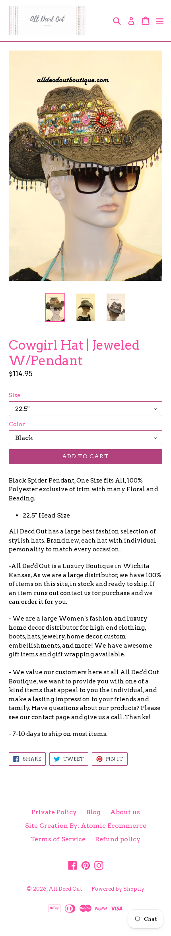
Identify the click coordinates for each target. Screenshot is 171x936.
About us (125, 812)
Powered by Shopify (117, 889)
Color (17, 424)
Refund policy (117, 839)
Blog (93, 812)
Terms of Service (58, 839)
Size (14, 395)
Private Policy (54, 812)
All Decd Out (65, 889)
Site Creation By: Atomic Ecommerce (85, 825)
